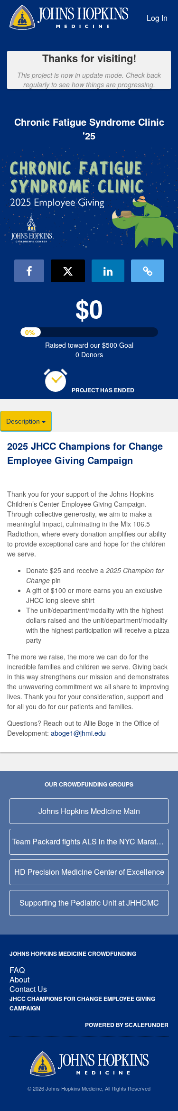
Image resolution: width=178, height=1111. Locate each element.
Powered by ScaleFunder (127, 1024)
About (19, 979)
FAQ (17, 969)
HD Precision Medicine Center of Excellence (89, 871)
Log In (157, 17)
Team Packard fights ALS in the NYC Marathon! (90, 841)
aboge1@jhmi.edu (78, 733)
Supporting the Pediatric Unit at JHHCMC (89, 902)
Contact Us (28, 988)
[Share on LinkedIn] (108, 270)
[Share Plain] (147, 270)
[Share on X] (68, 270)
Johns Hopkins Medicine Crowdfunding (72, 953)
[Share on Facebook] (29, 270)
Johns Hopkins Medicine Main (89, 810)
